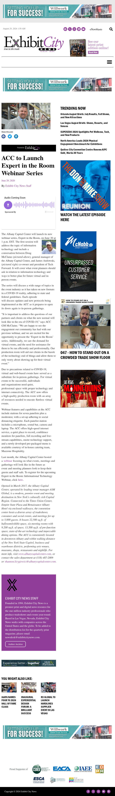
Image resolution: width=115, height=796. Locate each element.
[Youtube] (83, 29)
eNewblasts (96, 29)
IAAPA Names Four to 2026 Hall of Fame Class (8, 702)
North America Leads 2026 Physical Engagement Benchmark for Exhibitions (81, 142)
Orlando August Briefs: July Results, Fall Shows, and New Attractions (85, 115)
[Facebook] (65, 29)
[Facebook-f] (88, 791)
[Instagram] (74, 29)
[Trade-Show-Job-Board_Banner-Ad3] (28, 150)
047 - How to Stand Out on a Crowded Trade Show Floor (85, 355)
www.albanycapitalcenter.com (34, 554)
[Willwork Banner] (57, 17)
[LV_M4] (82, 406)
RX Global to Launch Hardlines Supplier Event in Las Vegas (48, 705)
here (20, 479)
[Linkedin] (79, 29)
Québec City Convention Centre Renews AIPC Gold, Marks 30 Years (83, 151)
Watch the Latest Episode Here (82, 217)
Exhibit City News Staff (18, 185)
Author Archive (15, 644)
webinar (8, 460)
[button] (111, 29)
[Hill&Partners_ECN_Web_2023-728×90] (28, 665)
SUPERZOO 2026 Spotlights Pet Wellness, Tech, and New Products (85, 133)
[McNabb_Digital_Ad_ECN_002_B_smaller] (78, 290)
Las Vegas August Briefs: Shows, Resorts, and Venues (84, 124)
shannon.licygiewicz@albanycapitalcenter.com (30, 561)
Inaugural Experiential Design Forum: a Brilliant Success (28, 705)
